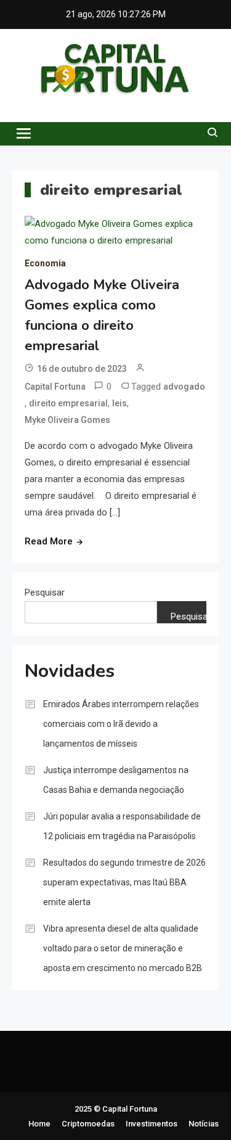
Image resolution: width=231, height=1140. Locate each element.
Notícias (203, 1123)
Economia (45, 263)
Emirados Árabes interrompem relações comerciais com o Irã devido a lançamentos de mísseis (121, 723)
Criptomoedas (88, 1123)
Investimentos (151, 1123)
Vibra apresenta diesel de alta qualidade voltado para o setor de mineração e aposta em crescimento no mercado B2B (122, 948)
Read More (49, 541)
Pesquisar (45, 592)
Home (39, 1123)
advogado (184, 387)
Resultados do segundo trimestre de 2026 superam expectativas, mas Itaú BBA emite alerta (124, 882)
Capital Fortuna (55, 387)
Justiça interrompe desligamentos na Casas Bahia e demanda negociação (115, 780)
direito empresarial (68, 403)
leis (119, 403)
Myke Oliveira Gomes (67, 420)
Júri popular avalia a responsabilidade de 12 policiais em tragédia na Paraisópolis (122, 826)
